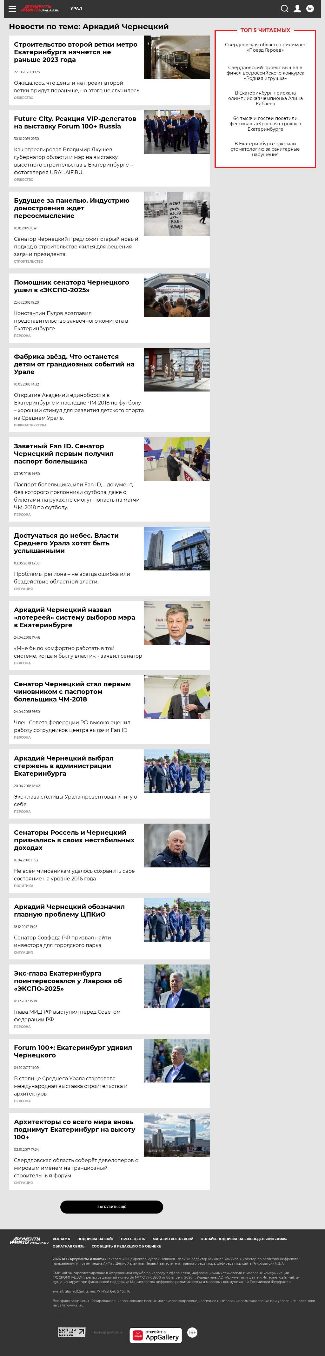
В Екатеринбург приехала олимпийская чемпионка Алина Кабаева (265, 98)
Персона (22, 336)
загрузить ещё (111, 1207)
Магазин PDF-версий (173, 1239)
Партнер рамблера (107, 1332)
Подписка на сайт (95, 1239)
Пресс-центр (133, 1239)
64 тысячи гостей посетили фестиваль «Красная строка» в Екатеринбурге (265, 124)
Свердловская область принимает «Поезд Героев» (265, 47)
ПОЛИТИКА (23, 886)
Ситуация (23, 589)
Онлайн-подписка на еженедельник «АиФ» (244, 1239)
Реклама (61, 1239)
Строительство (28, 261)
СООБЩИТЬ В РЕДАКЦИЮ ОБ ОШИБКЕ (126, 1246)
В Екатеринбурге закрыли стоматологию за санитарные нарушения (265, 149)
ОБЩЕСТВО (23, 98)
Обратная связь (68, 1246)
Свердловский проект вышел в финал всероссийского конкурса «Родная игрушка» (265, 73)
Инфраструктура (30, 425)
